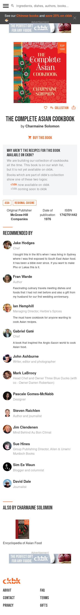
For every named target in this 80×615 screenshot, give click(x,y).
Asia (7, 203)
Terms (44, 597)
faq (42, 590)
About (7, 590)
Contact (9, 597)
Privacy (8, 605)
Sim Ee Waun (24, 464)
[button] (12, 6)
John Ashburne (26, 356)
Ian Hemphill (23, 305)
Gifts (44, 605)
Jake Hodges (24, 242)
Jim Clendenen (25, 427)
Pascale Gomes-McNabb (33, 393)
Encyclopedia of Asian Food (22, 543)
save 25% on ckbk (58, 15)
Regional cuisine (25, 203)
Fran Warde (22, 276)
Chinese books (27, 15)
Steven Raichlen (26, 410)
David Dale (22, 481)
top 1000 (62, 47)
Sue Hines (21, 443)
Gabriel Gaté (23, 331)
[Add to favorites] (45, 107)
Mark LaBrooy (24, 372)
